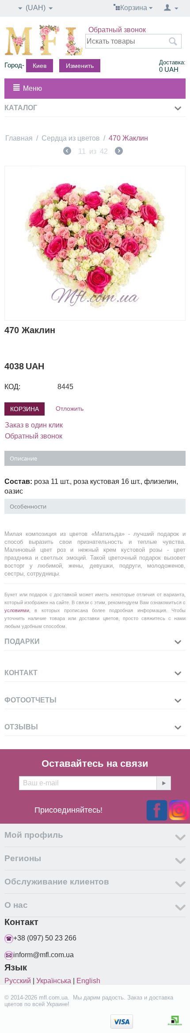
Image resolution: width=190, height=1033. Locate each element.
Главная (19, 138)
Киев (39, 65)
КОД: (12, 386)
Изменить (80, 65)
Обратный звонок (117, 29)
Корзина (24, 408)
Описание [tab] (23, 458)
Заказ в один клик (34, 425)
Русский (17, 981)
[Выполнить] (163, 783)
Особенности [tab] (28, 506)
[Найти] (172, 42)
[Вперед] (119, 152)
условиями (16, 610)
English (88, 981)
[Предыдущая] (67, 152)
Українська (53, 981)
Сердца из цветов (71, 138)
